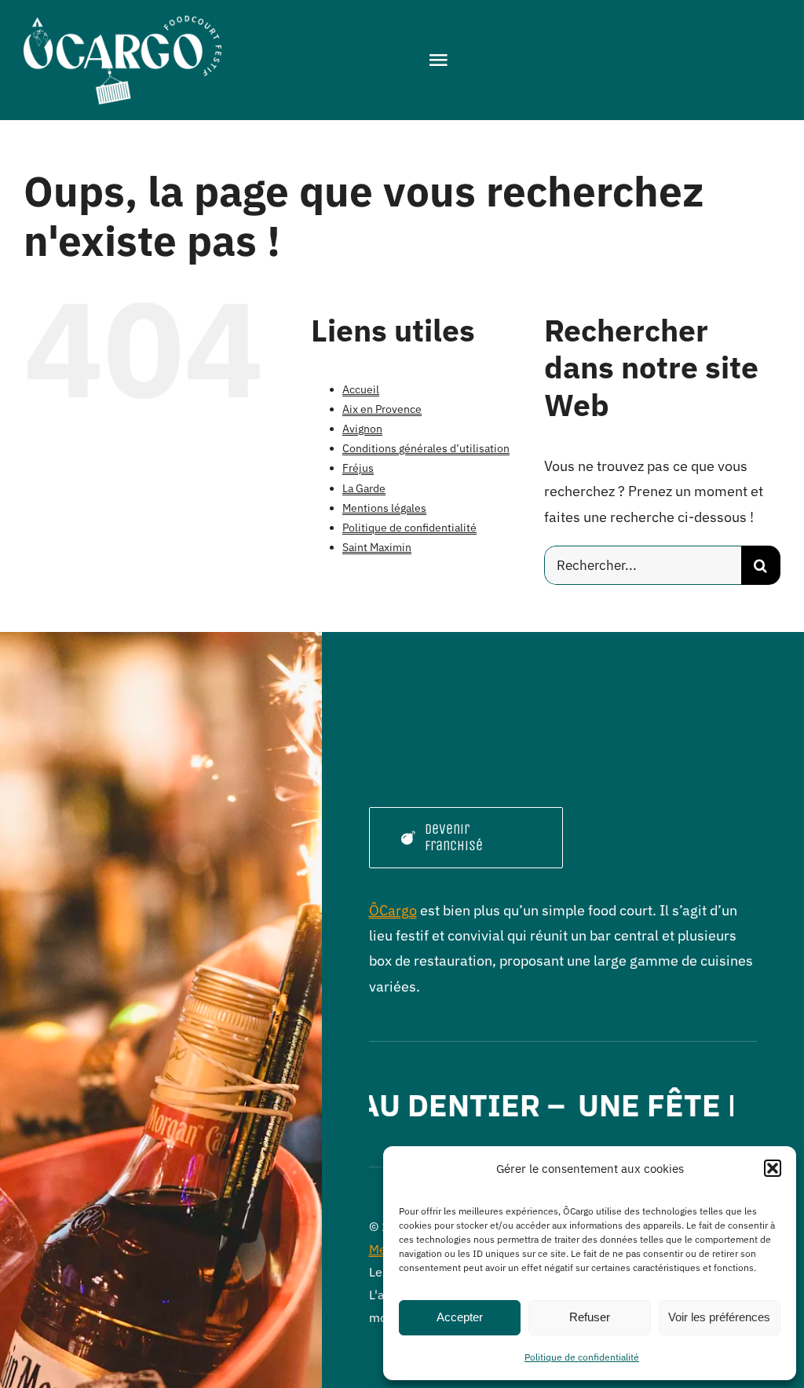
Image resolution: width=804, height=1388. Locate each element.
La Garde (364, 488)
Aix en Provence (382, 409)
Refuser (589, 1317)
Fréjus (358, 468)
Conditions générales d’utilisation (426, 448)
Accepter (460, 1317)
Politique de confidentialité (581, 1357)
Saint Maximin (376, 547)
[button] (772, 1168)
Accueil (360, 389)
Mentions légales (384, 508)
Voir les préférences (719, 1317)
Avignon (362, 429)
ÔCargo (393, 910)
